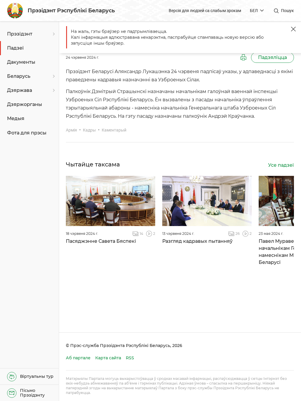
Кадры (89, 130)
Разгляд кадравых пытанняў (197, 241)
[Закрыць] (293, 29)
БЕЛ (254, 10)
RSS (130, 357)
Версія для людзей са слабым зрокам (205, 10)
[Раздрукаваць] (243, 57)
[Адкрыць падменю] (53, 34)
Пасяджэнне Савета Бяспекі (101, 241)
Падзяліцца (272, 57)
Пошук (287, 10)
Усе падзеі (281, 165)
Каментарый (114, 130)
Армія (71, 130)
